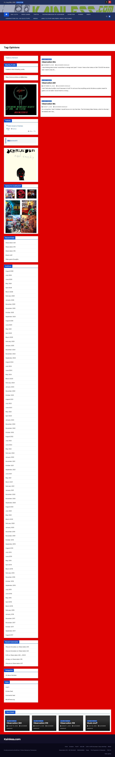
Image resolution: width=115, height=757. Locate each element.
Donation (71, 14)
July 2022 (9, 440)
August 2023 (9, 399)
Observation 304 (49, 62)
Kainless (14, 129)
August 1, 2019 (47, 106)
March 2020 (9, 519)
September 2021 (10, 469)
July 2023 (9, 403)
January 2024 (10, 387)
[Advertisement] (57, 32)
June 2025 (9, 325)
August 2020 (9, 507)
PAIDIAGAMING (80, 750)
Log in (7, 687)
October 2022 (10, 432)
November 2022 (10, 428)
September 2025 (11, 316)
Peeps (89, 14)
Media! (35, 18)
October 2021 (10, 465)
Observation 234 (24, 647)
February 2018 (10, 610)
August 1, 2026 (66, 725)
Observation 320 (11, 242)
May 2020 (9, 515)
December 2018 (10, 577)
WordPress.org (10, 699)
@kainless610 (13, 140)
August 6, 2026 (39, 725)
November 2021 (10, 461)
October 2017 (10, 626)
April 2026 (9, 287)
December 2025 (10, 304)
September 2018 (11, 585)
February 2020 (10, 523)
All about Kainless (11, 675)
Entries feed (9, 691)
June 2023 (9, 407)
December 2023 (10, 391)
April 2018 (9, 602)
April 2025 (9, 333)
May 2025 (9, 329)
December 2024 (10, 349)
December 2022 (10, 424)
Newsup (26, 750)
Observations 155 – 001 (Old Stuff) (18, 18)
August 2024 (9, 362)
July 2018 (9, 589)
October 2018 (10, 581)
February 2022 (10, 453)
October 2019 (10, 540)
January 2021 (10, 490)
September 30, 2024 (49, 86)
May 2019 (9, 560)
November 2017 (10, 622)
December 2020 (10, 494)
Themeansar (33, 750)
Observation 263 (49, 83)
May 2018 (9, 598)
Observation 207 (18, 663)
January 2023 (10, 420)
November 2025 (10, 308)
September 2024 (11, 358)
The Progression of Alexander (53, 14)
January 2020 (10, 527)
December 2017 (10, 618)
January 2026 (10, 300)
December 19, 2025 (48, 65)
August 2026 (9, 271)
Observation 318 (10, 251)
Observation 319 (10, 247)
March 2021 (9, 482)
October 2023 (10, 395)
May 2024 (9, 374)
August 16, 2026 (13, 725)
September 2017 (11, 631)
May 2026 (9, 283)
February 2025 (10, 341)
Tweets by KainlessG (12, 58)
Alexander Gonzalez (63, 65)
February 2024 (10, 383)
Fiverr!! (80, 14)
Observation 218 (17, 659)
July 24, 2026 (93, 725)
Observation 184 (48, 104)
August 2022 (9, 436)
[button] (106, 16)
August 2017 (9, 635)
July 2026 (9, 275)
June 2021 (9, 474)
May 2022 (9, 449)
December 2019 (10, 531)
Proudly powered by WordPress (12, 750)
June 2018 (9, 593)
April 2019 (9, 564)
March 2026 (9, 292)
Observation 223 (24, 651)
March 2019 (9, 569)
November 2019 (10, 536)
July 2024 (9, 366)
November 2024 (11, 354)
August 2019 (9, 548)
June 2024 (9, 370)
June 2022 (9, 445)
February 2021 (10, 486)
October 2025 (10, 312)
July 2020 (9, 511)
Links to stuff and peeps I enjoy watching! (56, 18)
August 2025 (9, 321)
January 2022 (10, 457)
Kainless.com (12, 739)
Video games (25, 14)
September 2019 (11, 544)
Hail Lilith (14, 14)
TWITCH (36, 14)
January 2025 (10, 345)
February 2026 (10, 296)
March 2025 (9, 337)
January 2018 (10, 614)
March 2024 (9, 378)
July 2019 (9, 552)
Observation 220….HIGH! (18, 655)
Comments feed (10, 695)
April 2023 (9, 416)
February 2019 (10, 573)
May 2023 (9, 411)
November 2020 (10, 498)
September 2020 (11, 502)
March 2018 (9, 606)
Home (66, 746)
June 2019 (9, 556)
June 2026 (9, 279)
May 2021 (8, 478)
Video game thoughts (12, 259)
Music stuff (9, 255)
